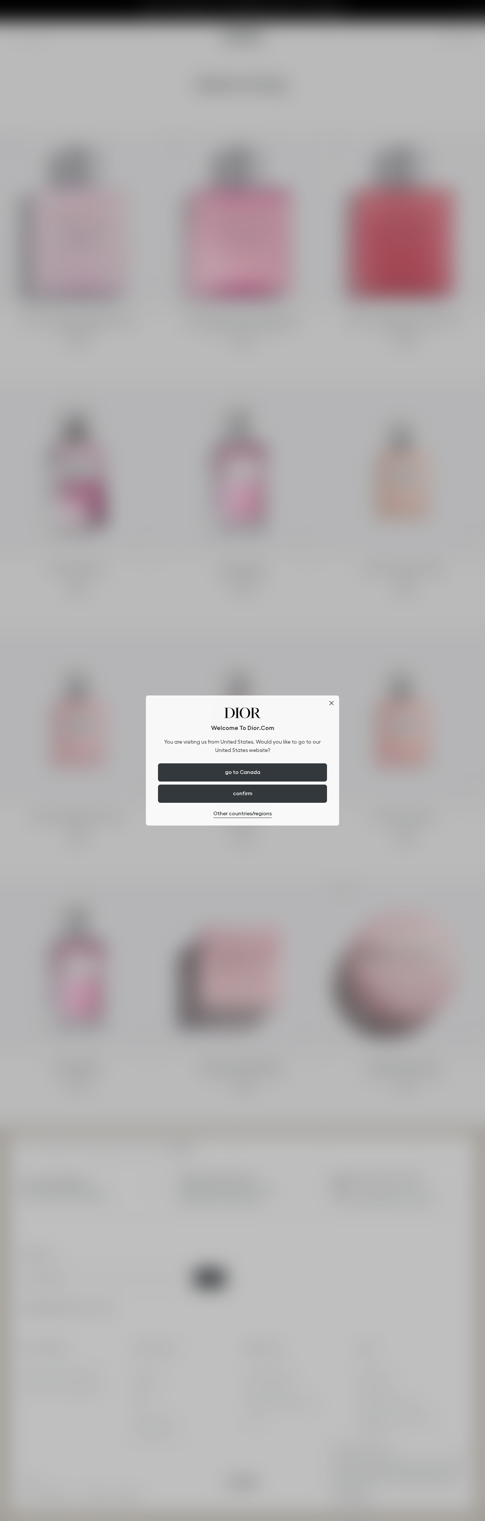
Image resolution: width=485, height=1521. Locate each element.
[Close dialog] (331, 703)
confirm (242, 793)
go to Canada (242, 772)
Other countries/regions (242, 813)
